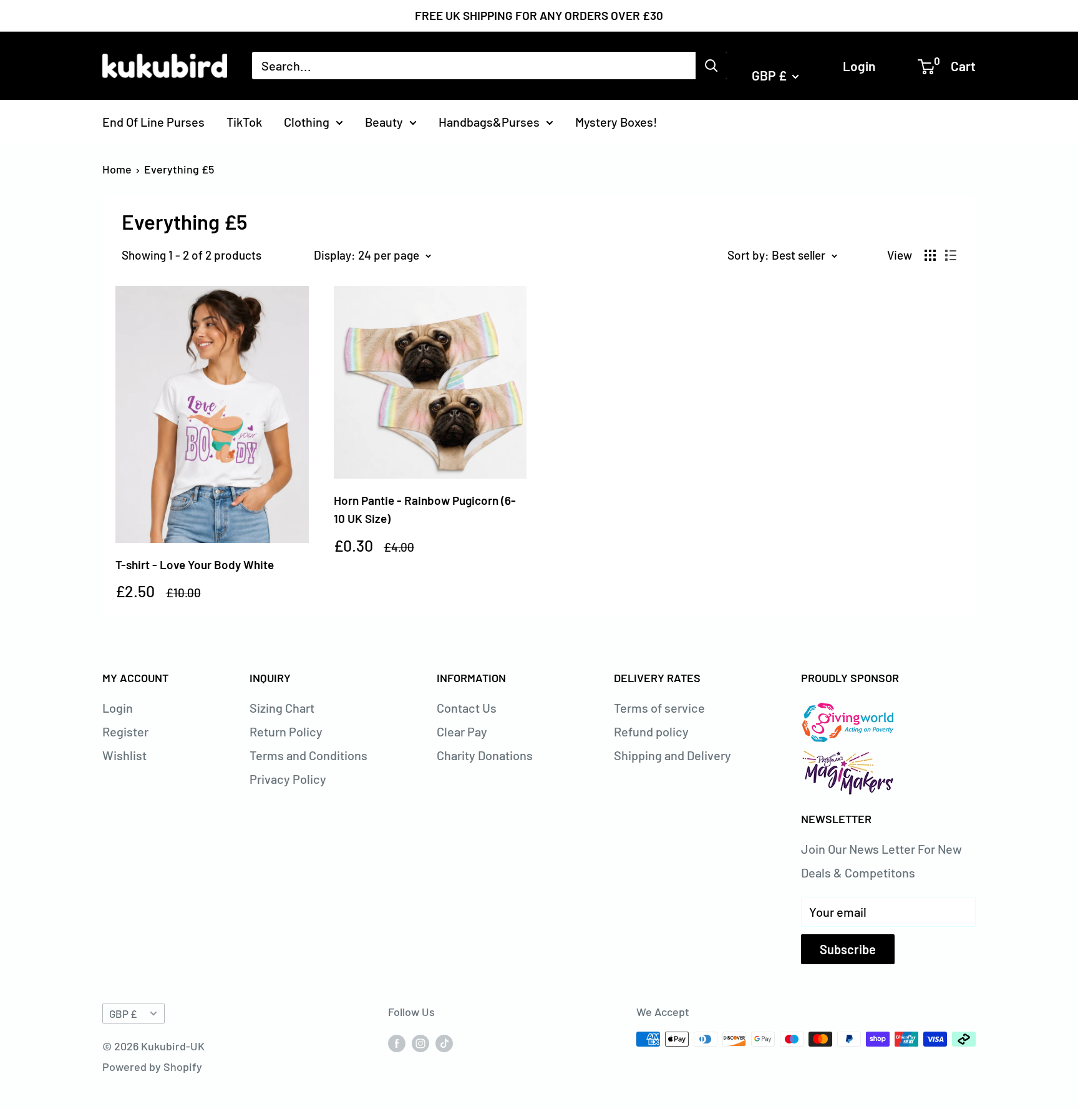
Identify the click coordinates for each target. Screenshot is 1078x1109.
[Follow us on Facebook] (396, 1042)
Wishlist (124, 755)
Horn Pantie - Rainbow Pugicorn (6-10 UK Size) (425, 509)
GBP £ (123, 1013)
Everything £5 (179, 169)
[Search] (711, 65)
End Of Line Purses (153, 121)
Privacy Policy (288, 778)
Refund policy (651, 731)
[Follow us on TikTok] (444, 1042)
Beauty (384, 121)
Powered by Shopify (152, 1066)
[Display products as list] (950, 255)
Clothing (306, 121)
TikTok (244, 121)
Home (117, 169)
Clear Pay (462, 731)
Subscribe (848, 949)
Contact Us (467, 707)
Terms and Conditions (308, 755)
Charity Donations (485, 755)
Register (125, 731)
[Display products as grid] (930, 255)
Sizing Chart (282, 707)
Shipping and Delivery (672, 755)
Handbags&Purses (489, 121)
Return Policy (286, 731)
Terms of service (659, 707)
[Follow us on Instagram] (420, 1042)
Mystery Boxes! (616, 121)
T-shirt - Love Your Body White (194, 564)
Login (859, 65)
